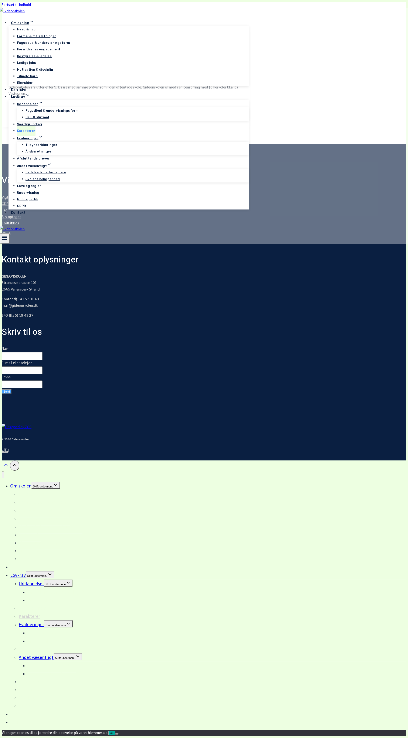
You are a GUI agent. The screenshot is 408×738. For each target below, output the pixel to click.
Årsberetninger (38, 151)
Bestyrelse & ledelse (34, 56)
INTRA (16, 722)
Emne (6, 377)
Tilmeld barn (27, 76)
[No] (117, 734)
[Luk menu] (3, 475)
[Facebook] (5, 451)
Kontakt (18, 213)
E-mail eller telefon (17, 363)
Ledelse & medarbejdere (46, 172)
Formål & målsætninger (36, 36)
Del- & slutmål (37, 117)
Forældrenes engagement (39, 49)
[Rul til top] (6, 466)
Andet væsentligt (36, 657)
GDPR (21, 206)
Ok (111, 733)
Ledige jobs (26, 63)
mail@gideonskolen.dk (20, 305)
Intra (10, 222)
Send (6, 391)
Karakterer (26, 131)
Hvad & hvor (27, 29)
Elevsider (25, 83)
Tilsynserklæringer (41, 145)
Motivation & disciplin (35, 69)
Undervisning (28, 193)
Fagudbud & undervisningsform (43, 43)
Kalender (19, 89)
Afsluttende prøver (33, 158)
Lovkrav (18, 575)
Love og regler (29, 186)
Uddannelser (31, 583)
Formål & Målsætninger (43, 502)
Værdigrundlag (29, 124)
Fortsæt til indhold (16, 5)
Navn (6, 349)
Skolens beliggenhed (43, 179)
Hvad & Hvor (31, 494)
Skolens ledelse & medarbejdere (50, 526)
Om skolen (20, 486)
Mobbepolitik (27, 199)
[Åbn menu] (5, 238)
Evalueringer (31, 624)
